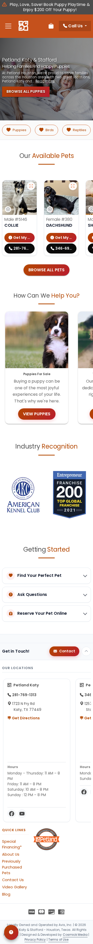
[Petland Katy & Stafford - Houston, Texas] (23, 26)
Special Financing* (12, 844)
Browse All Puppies (25, 91)
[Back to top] (86, 651)
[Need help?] (11, 932)
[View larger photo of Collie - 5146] (31, 186)
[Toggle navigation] (8, 26)
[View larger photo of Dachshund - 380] (73, 186)
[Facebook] (11, 814)
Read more (45, 81)
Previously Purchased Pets (12, 867)
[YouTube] (22, 814)
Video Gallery (14, 887)
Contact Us (13, 879)
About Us (10, 854)
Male (15, 219)
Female (59, 219)
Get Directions (25, 718)
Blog (6, 894)
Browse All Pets (46, 270)
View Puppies (36, 414)
